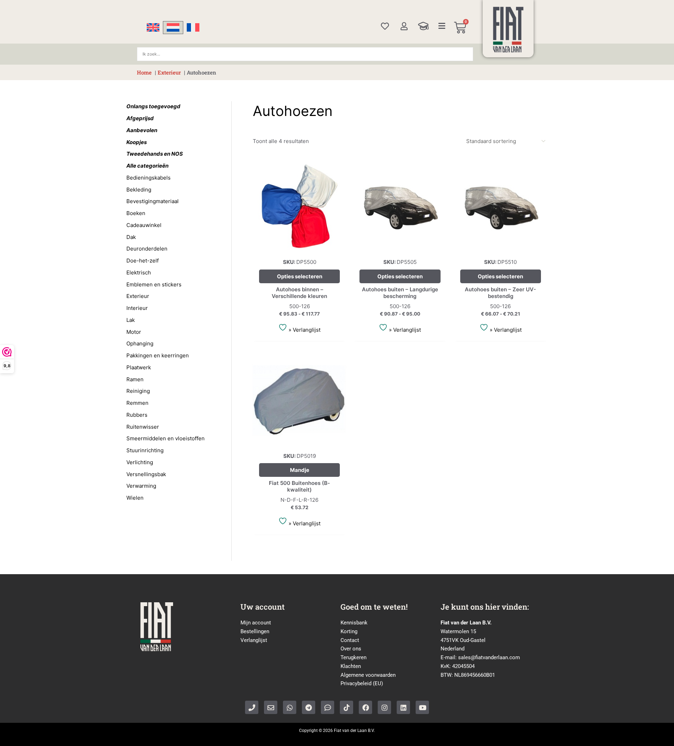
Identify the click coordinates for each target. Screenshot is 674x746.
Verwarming (141, 485)
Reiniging (138, 391)
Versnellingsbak (146, 474)
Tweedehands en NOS (154, 153)
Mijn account (255, 622)
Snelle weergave (300, 247)
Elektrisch (138, 272)
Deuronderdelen (146, 248)
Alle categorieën (147, 165)
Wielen (135, 497)
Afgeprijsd (140, 118)
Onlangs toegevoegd (153, 106)
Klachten (351, 666)
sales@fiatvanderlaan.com (489, 657)
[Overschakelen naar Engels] (153, 27)
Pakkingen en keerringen (157, 355)
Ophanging (139, 343)
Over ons (351, 649)
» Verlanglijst (304, 329)
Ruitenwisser (142, 426)
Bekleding (138, 189)
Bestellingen (254, 631)
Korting (349, 631)
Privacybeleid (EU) (362, 683)
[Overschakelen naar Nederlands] (173, 27)
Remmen (137, 403)
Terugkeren (353, 657)
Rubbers (136, 414)
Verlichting (139, 462)
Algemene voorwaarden (368, 675)
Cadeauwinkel (143, 225)
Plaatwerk (138, 367)
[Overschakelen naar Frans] (193, 27)
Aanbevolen (141, 130)
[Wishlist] (385, 26)
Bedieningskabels (148, 177)
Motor (133, 332)
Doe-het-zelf (142, 260)
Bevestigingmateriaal (152, 201)
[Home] (508, 29)
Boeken (135, 213)
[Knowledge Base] (423, 26)
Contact (350, 640)
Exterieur (137, 296)
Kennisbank (354, 622)
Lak (130, 320)
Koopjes (136, 142)
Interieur (137, 308)
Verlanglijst (253, 640)
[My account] (404, 26)
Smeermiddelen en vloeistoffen (165, 438)
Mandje (299, 470)
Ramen (135, 379)
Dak (131, 237)
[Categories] (442, 26)
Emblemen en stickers (153, 284)
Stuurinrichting (145, 450)
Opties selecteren (299, 276)
